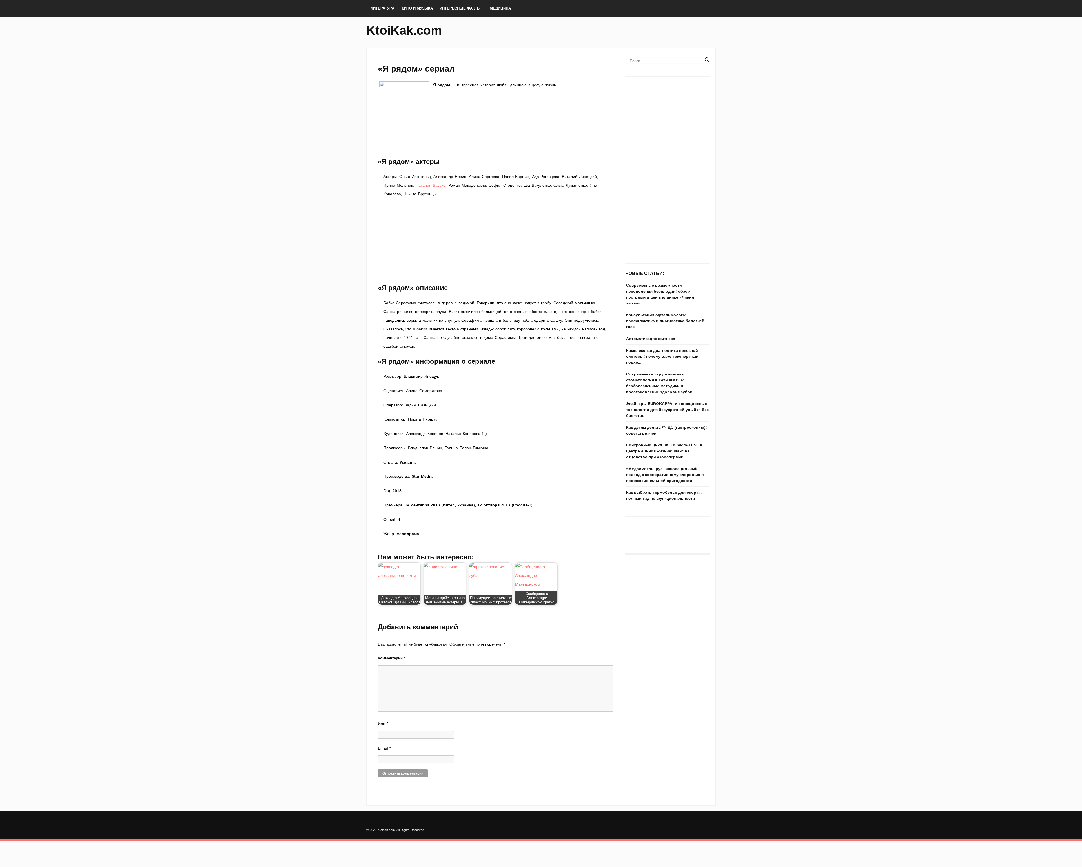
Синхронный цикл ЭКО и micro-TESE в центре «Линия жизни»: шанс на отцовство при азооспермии (664, 451)
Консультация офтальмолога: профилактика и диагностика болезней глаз (665, 321)
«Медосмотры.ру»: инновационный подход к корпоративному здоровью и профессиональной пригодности (665, 474)
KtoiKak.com (404, 30)
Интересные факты (460, 8)
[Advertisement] (496, 240)
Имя (383, 724)
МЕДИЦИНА (500, 8)
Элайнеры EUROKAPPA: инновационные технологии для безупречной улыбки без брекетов (667, 409)
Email (384, 748)
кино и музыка (417, 8)
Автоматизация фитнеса (650, 338)
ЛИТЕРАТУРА (382, 8)
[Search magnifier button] (706, 60)
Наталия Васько (430, 185)
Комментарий (391, 658)
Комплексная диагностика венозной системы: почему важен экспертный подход (662, 356)
